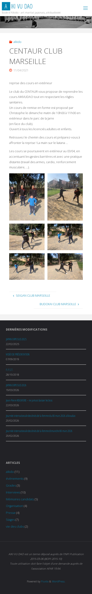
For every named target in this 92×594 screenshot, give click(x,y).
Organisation (14, 506)
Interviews (13, 492)
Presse (11, 513)
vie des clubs (15, 527)
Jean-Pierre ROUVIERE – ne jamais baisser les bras (29, 400)
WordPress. (58, 581)
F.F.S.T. (9, 370)
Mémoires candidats (20, 499)
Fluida (44, 581)
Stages (10, 520)
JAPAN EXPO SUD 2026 (16, 385)
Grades (11, 485)
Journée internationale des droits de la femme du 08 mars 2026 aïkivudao (40, 416)
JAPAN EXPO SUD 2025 (16, 339)
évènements (15, 479)
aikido (17, 42)
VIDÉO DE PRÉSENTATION (17, 354)
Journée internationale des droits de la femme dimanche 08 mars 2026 (39, 431)
